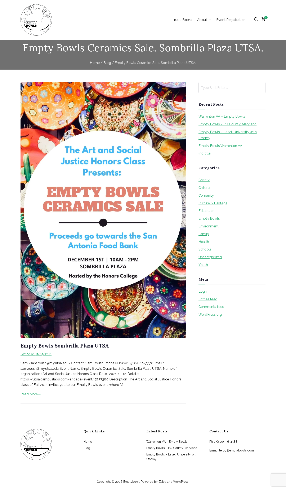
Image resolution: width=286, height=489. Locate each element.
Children (204, 188)
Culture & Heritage (212, 203)
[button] (209, 20)
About (202, 20)
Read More (29, 394)
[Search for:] (232, 87)
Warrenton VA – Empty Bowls (221, 116)
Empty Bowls (209, 219)
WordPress (180, 481)
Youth (203, 265)
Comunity (206, 195)
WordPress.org (210, 314)
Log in (203, 291)
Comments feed (211, 307)
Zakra (162, 481)
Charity (204, 180)
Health (203, 242)
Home (88, 441)
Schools (204, 249)
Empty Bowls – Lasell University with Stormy (227, 135)
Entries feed (207, 299)
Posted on (36, 354)
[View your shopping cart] (263, 20)
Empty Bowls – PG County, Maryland (227, 124)
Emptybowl (131, 481)
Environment (208, 226)
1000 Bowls (183, 20)
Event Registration (230, 20)
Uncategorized (210, 257)
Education (206, 211)
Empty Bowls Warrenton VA (220, 146)
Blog (87, 448)
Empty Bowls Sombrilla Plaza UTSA (65, 345)
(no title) (205, 153)
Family (203, 234)
